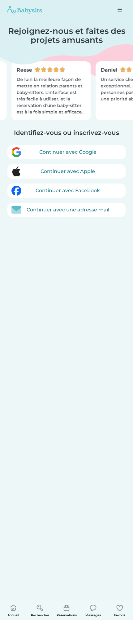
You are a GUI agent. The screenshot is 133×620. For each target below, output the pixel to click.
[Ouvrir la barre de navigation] (120, 10)
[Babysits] (24, 9)
